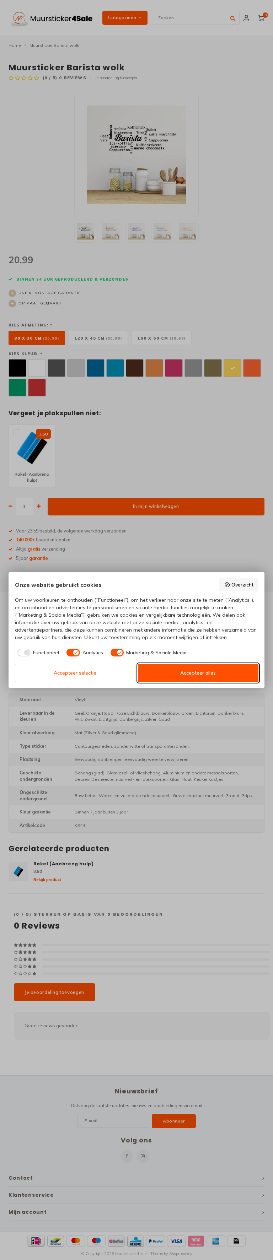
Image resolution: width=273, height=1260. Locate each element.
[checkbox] (37, 652)
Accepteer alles (198, 673)
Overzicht (242, 585)
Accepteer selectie (75, 673)
